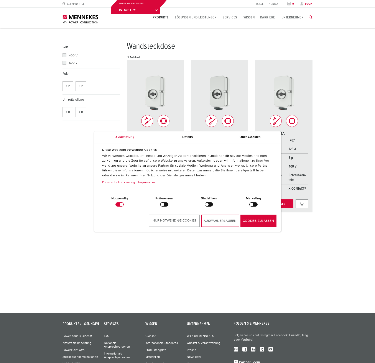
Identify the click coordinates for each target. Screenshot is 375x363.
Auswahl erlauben (220, 220)
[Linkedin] (253, 349)
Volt (65, 47)
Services (230, 17)
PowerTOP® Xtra (73, 350)
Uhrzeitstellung (73, 100)
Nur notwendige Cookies (174, 220)
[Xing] (262, 349)
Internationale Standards (161, 343)
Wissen (249, 17)
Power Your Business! (77, 336)
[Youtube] (270, 349)
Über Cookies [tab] (250, 137)
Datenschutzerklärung (118, 182)
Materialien (152, 356)
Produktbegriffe (155, 350)
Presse (259, 4)
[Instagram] (236, 349)
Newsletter (194, 356)
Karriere (267, 17)
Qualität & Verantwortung (203, 343)
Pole (65, 74)
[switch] (164, 204)
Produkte (161, 17)
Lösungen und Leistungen (195, 17)
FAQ (107, 336)
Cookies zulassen (258, 220)
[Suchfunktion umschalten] (310, 17)
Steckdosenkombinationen (80, 356)
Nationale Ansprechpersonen (117, 345)
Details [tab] (187, 137)
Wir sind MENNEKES (200, 336)
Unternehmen (292, 17)
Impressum (146, 182)
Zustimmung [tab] (125, 136)
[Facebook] (244, 349)
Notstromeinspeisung (76, 343)
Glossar (150, 336)
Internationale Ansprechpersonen (117, 355)
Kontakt (274, 4)
